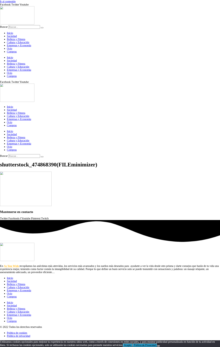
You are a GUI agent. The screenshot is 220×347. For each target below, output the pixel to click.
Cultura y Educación (18, 42)
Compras (12, 51)
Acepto (127, 345)
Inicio (10, 33)
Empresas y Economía (19, 45)
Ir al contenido (8, 1)
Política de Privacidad (145, 345)
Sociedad (12, 36)
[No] (158, 345)
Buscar (4, 26)
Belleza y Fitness (16, 39)
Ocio (9, 48)
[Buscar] (42, 27)
